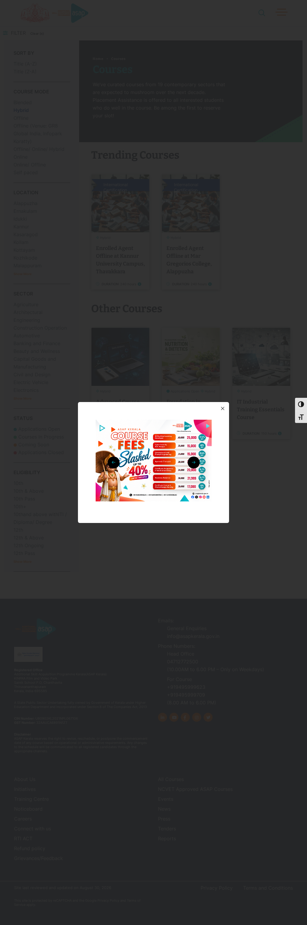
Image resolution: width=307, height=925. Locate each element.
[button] (194, 462)
